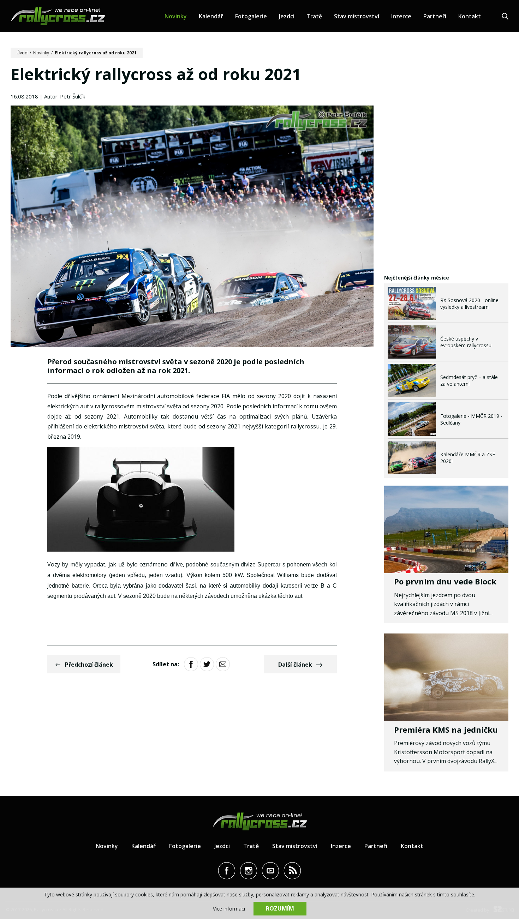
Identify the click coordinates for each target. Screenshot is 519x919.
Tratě (314, 16)
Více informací (229, 908)
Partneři (434, 16)
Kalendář (211, 16)
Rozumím (280, 908)
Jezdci (286, 16)
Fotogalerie (251, 16)
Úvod (22, 53)
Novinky (176, 16)
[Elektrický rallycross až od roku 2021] (192, 227)
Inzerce (401, 16)
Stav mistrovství (356, 16)
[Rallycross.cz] (58, 16)
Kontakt (469, 16)
